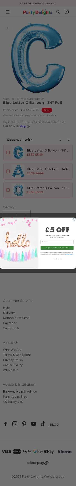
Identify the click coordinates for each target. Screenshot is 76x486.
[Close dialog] (74, 219)
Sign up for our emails (57, 248)
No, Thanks (57, 258)
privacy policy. (69, 254)
